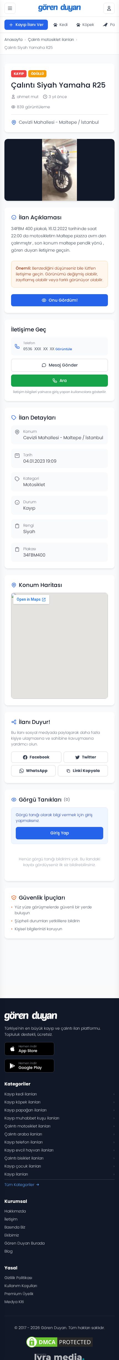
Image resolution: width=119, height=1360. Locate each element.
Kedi (64, 24)
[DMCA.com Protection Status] (59, 1342)
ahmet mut (27, 96)
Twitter (89, 757)
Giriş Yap (59, 833)
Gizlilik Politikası (18, 1277)
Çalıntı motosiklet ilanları (51, 39)
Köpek (88, 24)
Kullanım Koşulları (20, 1285)
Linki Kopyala (86, 770)
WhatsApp (37, 770)
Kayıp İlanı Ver (29, 24)
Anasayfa (13, 39)
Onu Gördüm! (63, 300)
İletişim (10, 1219)
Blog (8, 1251)
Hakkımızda (15, 1211)
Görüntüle (63, 349)
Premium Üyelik (18, 1293)
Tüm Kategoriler (19, 1184)
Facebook (40, 757)
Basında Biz (14, 1227)
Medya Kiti (14, 1301)
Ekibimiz (11, 1235)
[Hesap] (109, 8)
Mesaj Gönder (63, 365)
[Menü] (9, 8)
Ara (63, 380)
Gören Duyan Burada (24, 1243)
